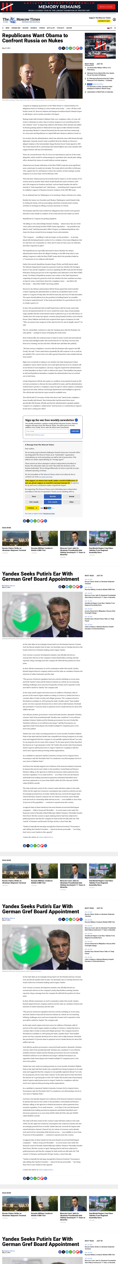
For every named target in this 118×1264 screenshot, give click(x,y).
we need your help (45, 477)
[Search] (115, 28)
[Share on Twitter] (63, 48)
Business (34, 28)
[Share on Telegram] (67, 48)
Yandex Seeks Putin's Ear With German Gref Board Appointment (40, 576)
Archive (69, 28)
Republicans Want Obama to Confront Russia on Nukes (35, 38)
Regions (25, 28)
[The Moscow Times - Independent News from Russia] (21, 19)
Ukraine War (16, 28)
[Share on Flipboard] (77, 48)
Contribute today (104, 21)
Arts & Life (51, 28)
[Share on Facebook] (60, 48)
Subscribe (75, 431)
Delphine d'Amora (9, 586)
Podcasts (60, 28)
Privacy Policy (40, 435)
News (7, 28)
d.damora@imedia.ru (45, 837)
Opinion (42, 28)
